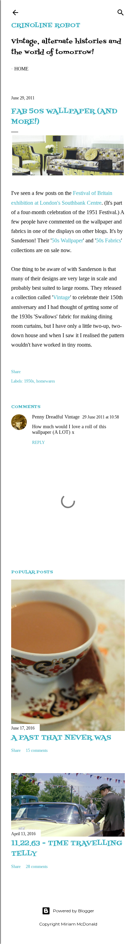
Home (21, 68)
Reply (38, 442)
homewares (45, 381)
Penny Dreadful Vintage (56, 417)
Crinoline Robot (45, 25)
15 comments (37, 750)
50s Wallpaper (67, 240)
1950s (29, 381)
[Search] (120, 11)
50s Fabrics (108, 240)
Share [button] (16, 371)
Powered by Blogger (73, 910)
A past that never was (61, 738)
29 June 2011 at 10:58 (100, 417)
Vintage (61, 297)
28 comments (37, 866)
